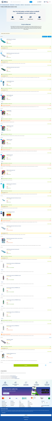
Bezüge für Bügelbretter (14, 376)
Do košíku (50, 51)
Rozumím (26, 415)
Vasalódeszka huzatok (17, 378)
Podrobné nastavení (26, 417)
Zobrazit (50, 236)
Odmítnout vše (26, 419)
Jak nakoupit (12, 405)
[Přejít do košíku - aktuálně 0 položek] (49, 1)
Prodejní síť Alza (4, 406)
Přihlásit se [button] (40, 2)
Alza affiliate (29, 406)
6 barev (2, 101)
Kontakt (20, 402)
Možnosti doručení (4, 402)
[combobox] (20, 2)
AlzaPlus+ (29, 405)
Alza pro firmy (29, 402)
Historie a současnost (22, 406)
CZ (42, 406)
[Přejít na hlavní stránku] (5, 2)
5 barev (2, 269)
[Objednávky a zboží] (44, 1)
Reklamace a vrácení (4, 405)
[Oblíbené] (46, 1)
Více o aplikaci (5, 393)
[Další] (45, 365)
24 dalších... (26, 365)
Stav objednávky (13, 402)
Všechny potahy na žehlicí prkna (5, 33)
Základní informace (21, 405)
